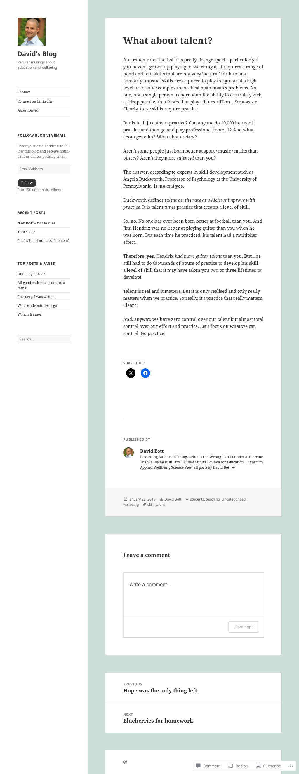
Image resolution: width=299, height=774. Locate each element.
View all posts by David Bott (208, 467)
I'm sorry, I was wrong (36, 296)
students (197, 499)
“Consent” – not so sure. (37, 223)
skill (150, 504)
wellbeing (131, 504)
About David (28, 110)
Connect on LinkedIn (35, 101)
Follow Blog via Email (42, 135)
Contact (24, 92)
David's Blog (37, 53)
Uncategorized (234, 499)
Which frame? (29, 314)
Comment (243, 626)
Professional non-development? (44, 240)
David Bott (172, 499)
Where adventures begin (38, 305)
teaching (213, 499)
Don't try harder (31, 273)
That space (26, 231)
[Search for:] (44, 339)
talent (160, 504)
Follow (27, 182)
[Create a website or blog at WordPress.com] (125, 762)
